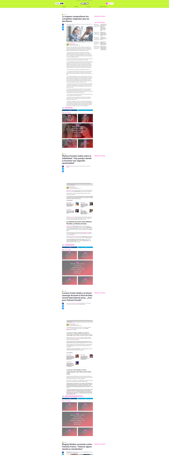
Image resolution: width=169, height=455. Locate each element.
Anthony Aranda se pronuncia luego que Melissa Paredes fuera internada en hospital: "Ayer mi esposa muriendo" (84, 212)
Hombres (76, 6)
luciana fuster (66, 396)
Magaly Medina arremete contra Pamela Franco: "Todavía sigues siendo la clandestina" (77, 131)
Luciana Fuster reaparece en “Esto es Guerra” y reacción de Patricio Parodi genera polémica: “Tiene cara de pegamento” (70, 365)
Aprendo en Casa (78, 0)
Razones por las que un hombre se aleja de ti (85, 143)
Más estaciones (90, 0)
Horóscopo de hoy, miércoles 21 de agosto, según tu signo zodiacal (103, 38)
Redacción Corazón (72, 43)
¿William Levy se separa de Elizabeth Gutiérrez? (85, 281)
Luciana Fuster (76, 303)
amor (74, 396)
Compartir (70, 110)
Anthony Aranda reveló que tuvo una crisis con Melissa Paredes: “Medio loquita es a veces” (70, 212)
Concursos (89, 6)
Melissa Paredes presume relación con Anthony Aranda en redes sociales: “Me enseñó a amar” (70, 205)
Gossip (81, 209)
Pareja (65, 14)
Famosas (64, 6)
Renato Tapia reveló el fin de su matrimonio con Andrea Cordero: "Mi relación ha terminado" (69, 143)
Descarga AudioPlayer (84, 0)
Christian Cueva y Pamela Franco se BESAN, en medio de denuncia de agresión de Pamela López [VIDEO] (103, 34)
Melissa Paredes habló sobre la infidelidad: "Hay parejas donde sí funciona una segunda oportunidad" (69, 118)
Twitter (86, 110)
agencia (80, 396)
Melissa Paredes (72, 217)
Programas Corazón (103, 6)
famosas (77, 396)
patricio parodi (71, 396)
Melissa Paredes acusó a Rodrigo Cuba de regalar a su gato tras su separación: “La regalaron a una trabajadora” (84, 205)
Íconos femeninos (68, 202)
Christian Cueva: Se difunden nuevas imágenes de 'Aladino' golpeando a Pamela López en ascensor (103, 43)
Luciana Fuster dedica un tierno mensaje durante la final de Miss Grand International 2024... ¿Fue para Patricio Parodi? (85, 119)
